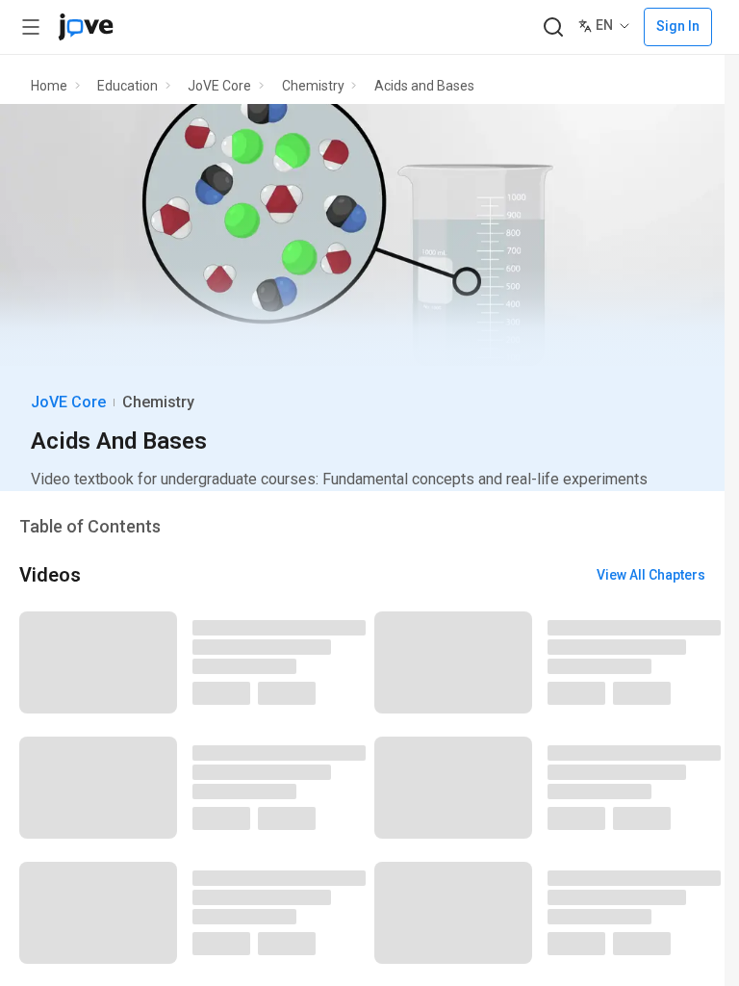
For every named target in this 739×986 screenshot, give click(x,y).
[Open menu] (30, 27)
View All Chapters (651, 575)
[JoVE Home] (86, 26)
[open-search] (553, 27)
